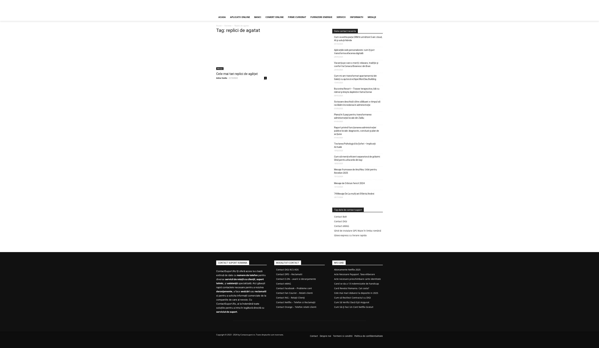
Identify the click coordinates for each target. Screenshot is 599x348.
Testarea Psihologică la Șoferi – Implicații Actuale (355, 145)
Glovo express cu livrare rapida (350, 235)
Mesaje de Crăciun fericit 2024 (349, 183)
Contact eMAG (341, 226)
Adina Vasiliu (221, 78)
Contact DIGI (340, 221)
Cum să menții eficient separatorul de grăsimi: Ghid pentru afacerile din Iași (357, 158)
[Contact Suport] (241, 8)
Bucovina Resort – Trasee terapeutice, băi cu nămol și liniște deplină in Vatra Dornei (356, 90)
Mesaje (220, 68)
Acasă (219, 25)
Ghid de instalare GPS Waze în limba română (357, 230)
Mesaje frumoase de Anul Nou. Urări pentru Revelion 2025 (355, 171)
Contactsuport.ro (247, 334)
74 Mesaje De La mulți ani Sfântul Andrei (354, 193)
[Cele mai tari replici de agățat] (241, 53)
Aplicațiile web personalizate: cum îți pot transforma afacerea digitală (354, 51)
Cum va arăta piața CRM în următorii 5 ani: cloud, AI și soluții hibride (358, 39)
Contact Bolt (340, 216)
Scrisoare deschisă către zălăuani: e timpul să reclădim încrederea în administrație (357, 103)
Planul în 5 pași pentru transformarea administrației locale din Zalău (352, 116)
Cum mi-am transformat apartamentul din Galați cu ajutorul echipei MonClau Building (355, 77)
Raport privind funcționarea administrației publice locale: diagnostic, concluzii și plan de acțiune (356, 130)
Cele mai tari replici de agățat (237, 74)
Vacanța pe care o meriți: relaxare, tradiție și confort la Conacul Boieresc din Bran (356, 64)
